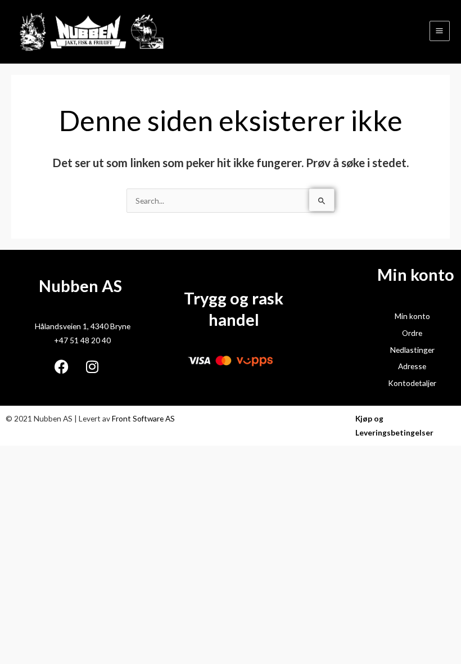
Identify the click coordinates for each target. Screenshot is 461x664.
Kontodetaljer (412, 383)
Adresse (412, 366)
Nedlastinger (412, 350)
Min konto (412, 316)
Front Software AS (143, 418)
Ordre (412, 333)
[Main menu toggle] (440, 31)
